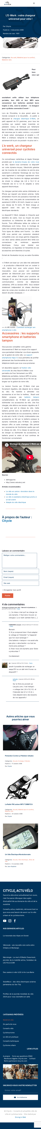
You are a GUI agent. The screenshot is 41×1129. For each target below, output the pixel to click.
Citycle (8, 26)
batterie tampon (31, 397)
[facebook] (14, 920)
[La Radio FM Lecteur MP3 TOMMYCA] (20, 775)
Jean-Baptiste (11, 866)
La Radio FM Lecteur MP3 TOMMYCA (19, 804)
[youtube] (4, 920)
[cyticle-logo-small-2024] (7, 2)
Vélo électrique (23, 859)
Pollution (27, 761)
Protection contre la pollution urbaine (19, 756)
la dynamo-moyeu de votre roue (26, 162)
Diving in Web (20, 1117)
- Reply (18, 609)
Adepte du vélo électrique (16, 502)
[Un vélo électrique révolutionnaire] (20, 825)
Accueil (13, 57)
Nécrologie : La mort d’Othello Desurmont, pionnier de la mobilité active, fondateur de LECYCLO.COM (19, 960)
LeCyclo (15, 679)
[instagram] (9, 920)
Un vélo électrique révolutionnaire (18, 854)
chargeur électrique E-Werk (24, 119)
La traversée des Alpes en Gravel (16, 936)
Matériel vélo (7, 60)
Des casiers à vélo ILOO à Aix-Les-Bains (18, 972)
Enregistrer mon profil (12, 590)
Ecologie (21, 761)
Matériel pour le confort (26, 57)
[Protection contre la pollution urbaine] (20, 726)
